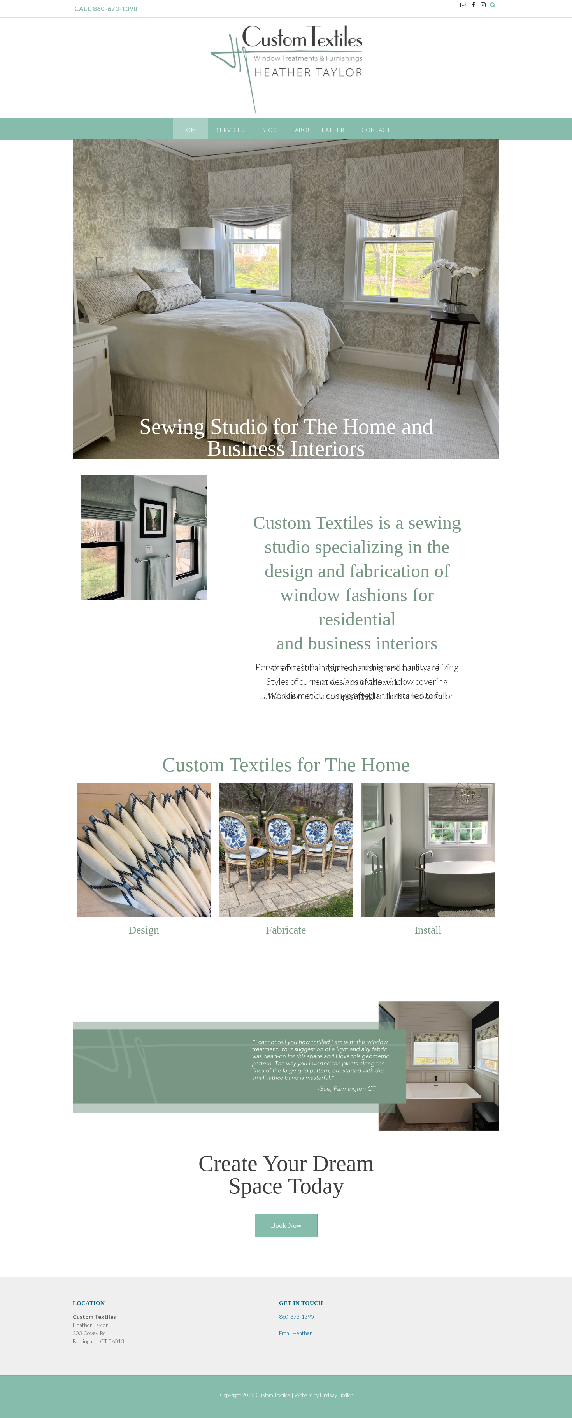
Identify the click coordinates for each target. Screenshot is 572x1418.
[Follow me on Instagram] (483, 5)
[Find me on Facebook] (473, 5)
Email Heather (295, 1333)
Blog (269, 129)
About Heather (319, 129)
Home (191, 129)
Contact (376, 129)
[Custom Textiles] (286, 71)
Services (230, 129)
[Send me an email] (463, 5)
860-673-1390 (296, 1316)
